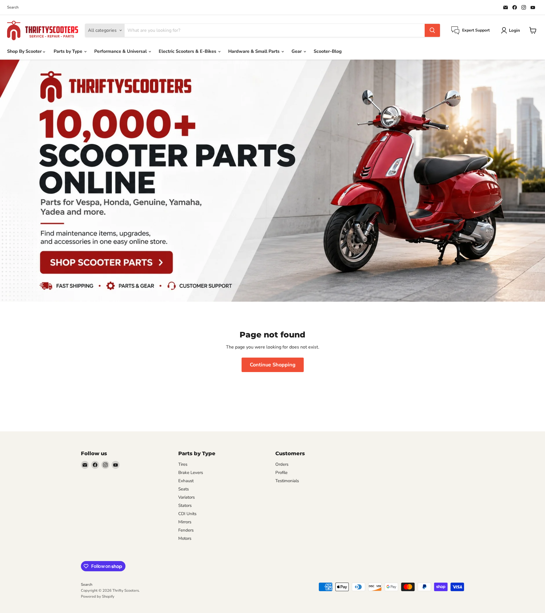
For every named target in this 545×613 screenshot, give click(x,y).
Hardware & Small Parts (254, 51)
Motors (184, 538)
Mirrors (184, 522)
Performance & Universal (121, 51)
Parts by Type (68, 51)
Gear (297, 51)
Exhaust (186, 481)
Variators (186, 497)
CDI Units (187, 514)
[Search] (432, 30)
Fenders (186, 530)
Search (12, 7)
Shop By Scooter (25, 51)
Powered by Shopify (97, 596)
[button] (511, 30)
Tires (182, 464)
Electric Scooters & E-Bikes (188, 51)
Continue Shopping (272, 364)
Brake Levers (190, 472)
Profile (281, 472)
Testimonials (287, 481)
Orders (281, 464)
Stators (185, 505)
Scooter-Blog (328, 51)
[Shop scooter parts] (272, 181)
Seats (183, 489)
